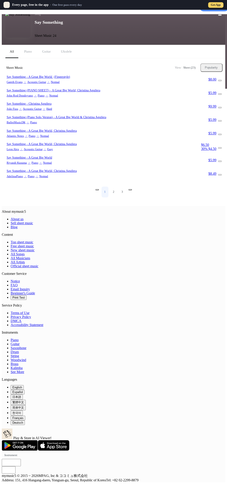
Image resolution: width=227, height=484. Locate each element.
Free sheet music (22, 246)
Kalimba (17, 368)
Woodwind (18, 360)
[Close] (221, 5)
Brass (14, 364)
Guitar (15, 344)
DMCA (16, 321)
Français (17, 418)
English (17, 387)
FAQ (14, 285)
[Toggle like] (220, 15)
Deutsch (17, 422)
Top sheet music (22, 242)
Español (17, 392)
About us (17, 219)
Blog (14, 227)
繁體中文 (18, 402)
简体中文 (18, 407)
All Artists (18, 262)
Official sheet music (24, 266)
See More (17, 372)
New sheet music (23, 250)
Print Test (18, 297)
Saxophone (18, 348)
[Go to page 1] (97, 189)
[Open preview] (220, 80)
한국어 (16, 413)
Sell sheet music (22, 223)
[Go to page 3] (130, 189)
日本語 (16, 397)
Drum (15, 352)
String (15, 356)
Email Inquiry (20, 289)
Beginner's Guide (23, 293)
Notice (15, 281)
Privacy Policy (21, 317)
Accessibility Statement (27, 325)
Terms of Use (20, 313)
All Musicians (20, 258)
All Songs (18, 254)
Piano (15, 340)
